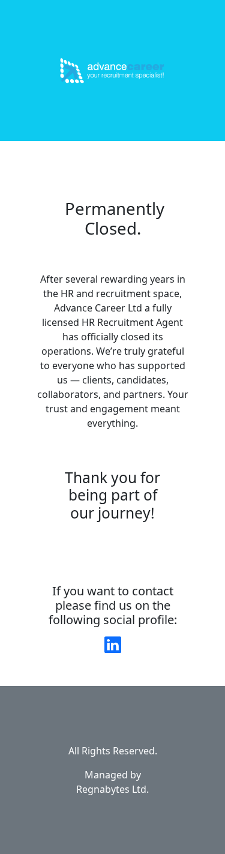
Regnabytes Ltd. (112, 789)
